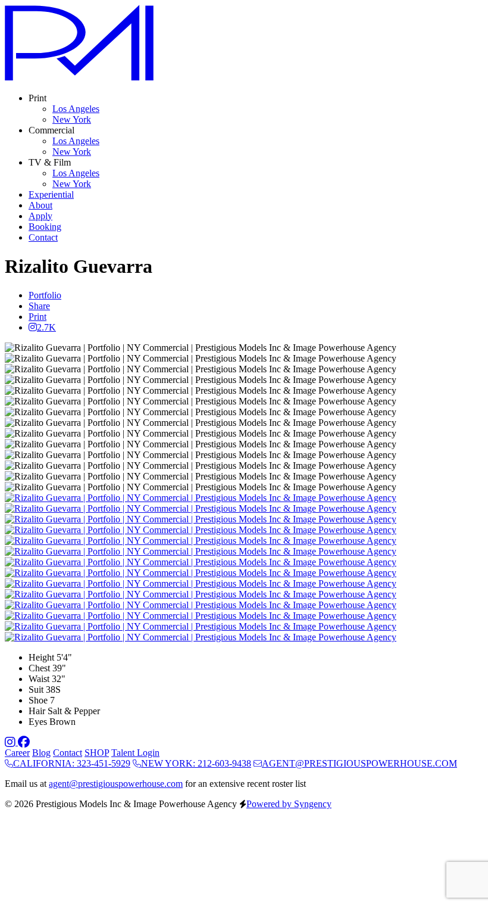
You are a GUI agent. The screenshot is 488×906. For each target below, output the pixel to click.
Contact (67, 753)
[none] (37, 98)
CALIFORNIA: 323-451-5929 (71, 763)
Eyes (38, 722)
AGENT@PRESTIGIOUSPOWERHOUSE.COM (359, 763)
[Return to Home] (79, 78)
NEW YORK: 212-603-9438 (196, 763)
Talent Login (135, 753)
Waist (39, 679)
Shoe (38, 700)
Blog (41, 753)
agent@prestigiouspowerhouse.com (116, 784)
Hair (37, 711)
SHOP (97, 753)
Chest (39, 668)
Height (41, 657)
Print (37, 317)
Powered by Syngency (288, 804)
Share (39, 306)
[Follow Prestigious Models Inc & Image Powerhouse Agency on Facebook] (24, 742)
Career (17, 753)
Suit (36, 689)
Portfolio (45, 295)
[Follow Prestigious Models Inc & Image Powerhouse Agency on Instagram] (11, 742)
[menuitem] (75, 109)
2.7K (46, 327)
